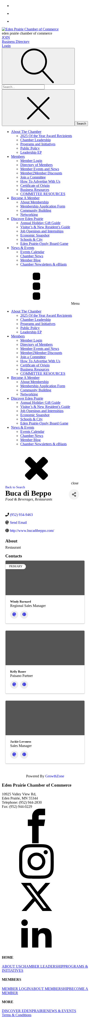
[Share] (74, 494)
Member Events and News (39, 169)
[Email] (14, 615)
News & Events (22, 248)
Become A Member (25, 198)
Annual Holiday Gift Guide (40, 223)
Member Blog (30, 260)
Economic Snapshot (34, 235)
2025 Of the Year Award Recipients (46, 136)
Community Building (35, 210)
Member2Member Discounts (41, 173)
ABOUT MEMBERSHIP (50, 989)
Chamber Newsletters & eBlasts (43, 264)
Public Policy (30, 148)
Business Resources (34, 190)
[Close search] (38, 107)
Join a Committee (33, 177)
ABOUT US (11, 966)
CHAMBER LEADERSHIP (42, 966)
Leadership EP (31, 152)
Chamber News (31, 256)
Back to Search (15, 487)
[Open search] (38, 66)
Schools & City (31, 239)
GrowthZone (54, 776)
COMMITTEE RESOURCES (42, 194)
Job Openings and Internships (41, 231)
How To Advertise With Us (40, 181)
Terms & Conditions (16, 1015)
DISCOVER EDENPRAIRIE (24, 1011)
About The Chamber (26, 132)
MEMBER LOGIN (16, 989)
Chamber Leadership (35, 140)
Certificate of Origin (35, 185)
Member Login (31, 161)
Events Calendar (32, 252)
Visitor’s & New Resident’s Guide (45, 227)
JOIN (6, 37)
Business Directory (16, 42)
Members (18, 156)
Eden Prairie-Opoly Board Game (44, 244)
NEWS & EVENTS (61, 1011)
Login (6, 46)
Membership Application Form (42, 206)
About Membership (34, 202)
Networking (29, 215)
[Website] (24, 615)
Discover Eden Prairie (27, 219)
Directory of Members (36, 165)
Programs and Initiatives (37, 144)
